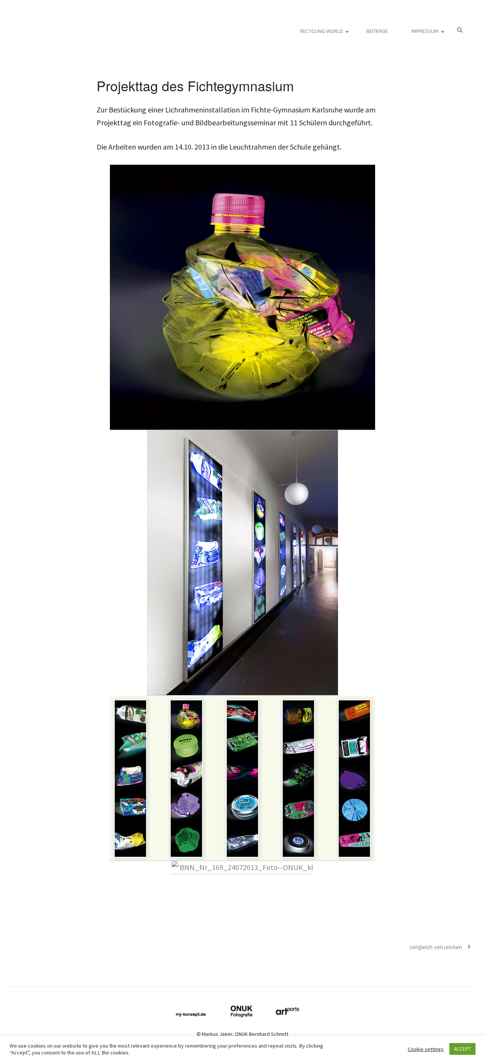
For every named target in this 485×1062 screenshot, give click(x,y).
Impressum (424, 31)
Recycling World (321, 31)
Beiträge (377, 31)
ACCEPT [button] (462, 1049)
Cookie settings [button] (426, 1049)
